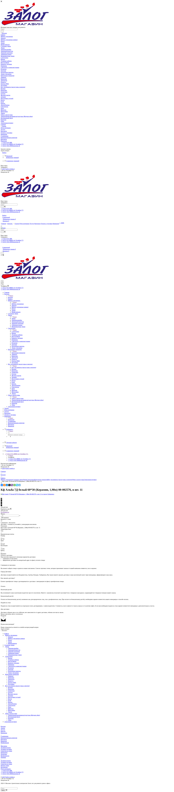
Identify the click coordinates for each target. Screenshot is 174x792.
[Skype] (17, 485)
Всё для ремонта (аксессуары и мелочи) (24, 367)
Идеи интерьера (6, 769)
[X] (9, 485)
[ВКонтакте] (2, 485)
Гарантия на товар (6, 751)
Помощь (3, 757)
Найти (3, 790)
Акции (3, 728)
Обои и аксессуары (17, 398)
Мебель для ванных (18, 304)
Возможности (5, 756)
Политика (4, 754)
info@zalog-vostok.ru (8, 169)
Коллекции (4, 767)
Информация (5, 743)
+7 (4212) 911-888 (6, 142)
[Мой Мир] (7, 485)
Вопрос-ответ (5, 765)
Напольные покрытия (18, 353)
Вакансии (4, 741)
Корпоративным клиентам (9, 738)
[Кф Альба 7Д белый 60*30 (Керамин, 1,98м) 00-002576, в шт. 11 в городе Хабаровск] (27, 494)
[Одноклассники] (4, 485)
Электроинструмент (90, 479)
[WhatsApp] (14, 485)
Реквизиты (4, 752)
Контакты (4, 739)
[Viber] (12, 485)
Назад (11, 295)
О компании (4, 736)
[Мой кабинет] (1, 245)
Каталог (10, 297)
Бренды (3, 731)
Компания (11, 419)
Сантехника (15, 331)
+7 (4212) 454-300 (10, 146)
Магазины (4, 746)
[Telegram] (19, 485)
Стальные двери (18, 479)
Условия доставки (6, 749)
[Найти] (2, 31)
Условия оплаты (6, 747)
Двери (13, 318)
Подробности (5, 512)
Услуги (3, 729)
